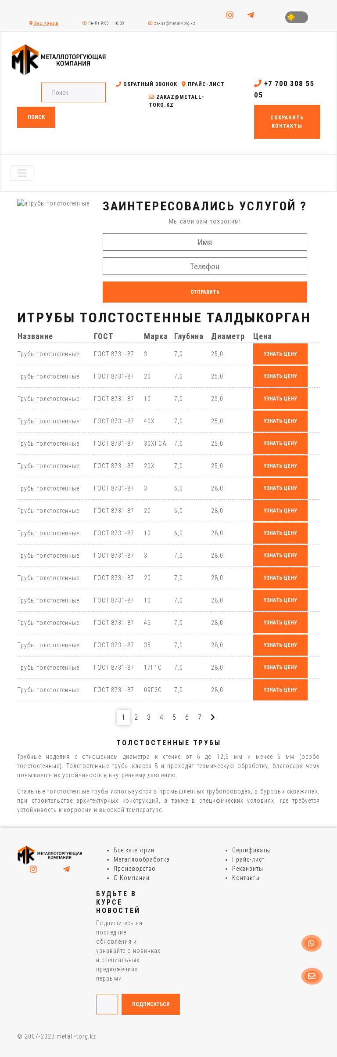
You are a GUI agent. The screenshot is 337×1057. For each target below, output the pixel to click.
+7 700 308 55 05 (284, 89)
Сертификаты (251, 850)
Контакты (246, 877)
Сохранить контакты (287, 122)
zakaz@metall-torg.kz (174, 23)
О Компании (132, 877)
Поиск (36, 117)
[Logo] (50, 855)
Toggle (296, 17)
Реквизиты (247, 868)
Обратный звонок (149, 84)
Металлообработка (142, 859)
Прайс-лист (205, 84)
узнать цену (280, 354)
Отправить (204, 292)
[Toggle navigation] (22, 173)
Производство (135, 868)
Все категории (134, 850)
